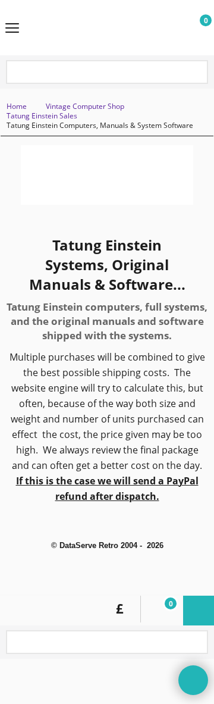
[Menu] (12, 28)
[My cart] (194, 28)
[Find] (196, 73)
